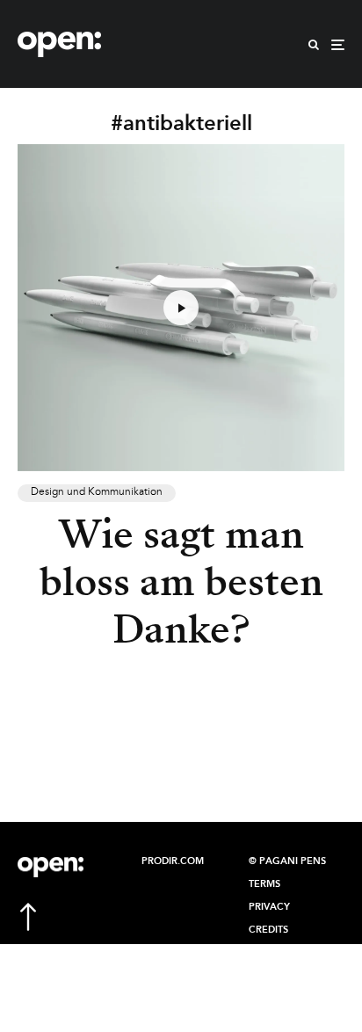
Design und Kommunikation (97, 492)
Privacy (269, 907)
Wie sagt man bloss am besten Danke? (181, 582)
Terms (264, 884)
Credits (268, 930)
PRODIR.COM (172, 861)
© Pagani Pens (287, 861)
